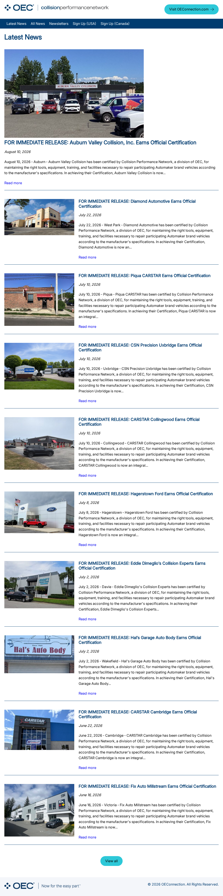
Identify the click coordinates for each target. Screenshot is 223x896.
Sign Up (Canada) (115, 23)
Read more (13, 183)
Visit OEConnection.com (189, 9)
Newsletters (58, 23)
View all (111, 861)
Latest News (16, 23)
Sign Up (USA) (84, 23)
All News (38, 23)
